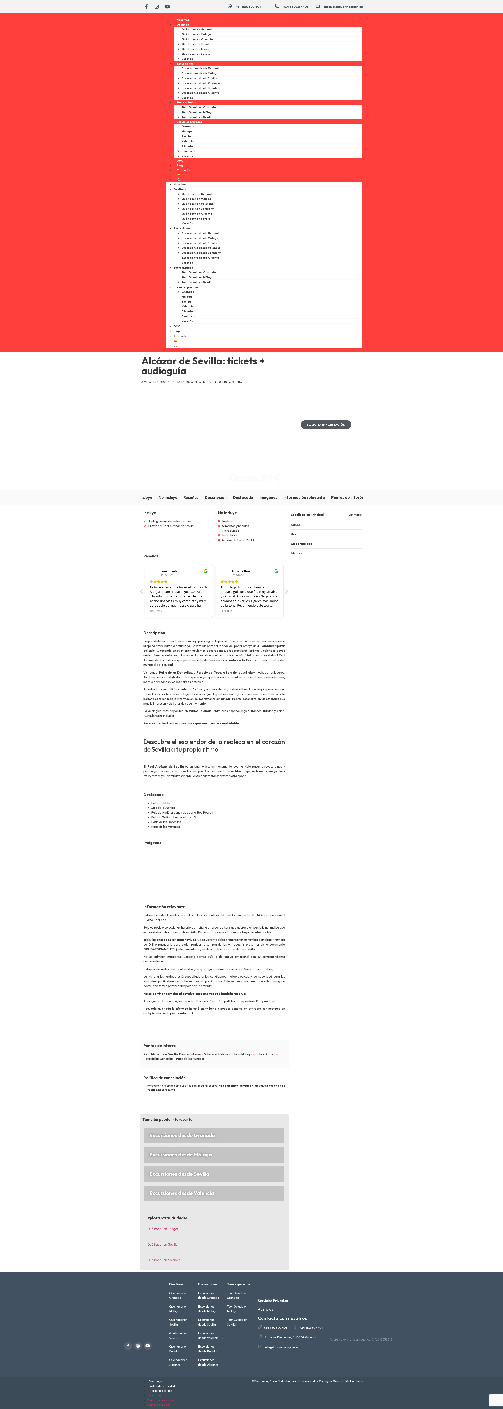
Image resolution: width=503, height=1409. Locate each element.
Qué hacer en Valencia (197, 39)
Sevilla (186, 136)
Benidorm (188, 151)
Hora (294, 534)
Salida (295, 525)
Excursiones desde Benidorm (201, 88)
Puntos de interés (347, 497)
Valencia (188, 141)
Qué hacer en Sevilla (196, 54)
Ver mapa (355, 515)
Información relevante (304, 497)
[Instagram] (156, 6)
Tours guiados (186, 102)
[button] (326, 524)
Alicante (187, 146)
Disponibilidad (301, 544)
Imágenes (268, 497)
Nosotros (183, 20)
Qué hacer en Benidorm (198, 44)
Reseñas (191, 497)
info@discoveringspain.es (282, 1347)
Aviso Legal (155, 1381)
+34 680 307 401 (275, 1328)
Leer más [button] (156, 611)
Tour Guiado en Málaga (197, 112)
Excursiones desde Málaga (200, 73)
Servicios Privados (273, 1300)
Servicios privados (189, 122)
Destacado (243, 497)
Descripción (216, 497)
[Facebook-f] (146, 6)
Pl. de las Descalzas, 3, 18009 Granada (291, 1337)
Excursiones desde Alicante (200, 93)
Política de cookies (160, 1390)
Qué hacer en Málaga (196, 34)
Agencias (265, 1309)
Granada (188, 126)
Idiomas (297, 553)
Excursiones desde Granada (201, 68)
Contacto (183, 170)
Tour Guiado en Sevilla (197, 117)
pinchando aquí (181, 1013)
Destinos (183, 24)
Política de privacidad (162, 1386)
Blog (180, 165)
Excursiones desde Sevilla (199, 78)
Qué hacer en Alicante (197, 49)
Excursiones (185, 63)
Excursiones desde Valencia (201, 83)
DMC (180, 160)
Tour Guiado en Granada (199, 107)
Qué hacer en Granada (197, 29)
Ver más (187, 59)
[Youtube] (167, 6)
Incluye (146, 497)
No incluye (168, 497)
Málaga (187, 131)
